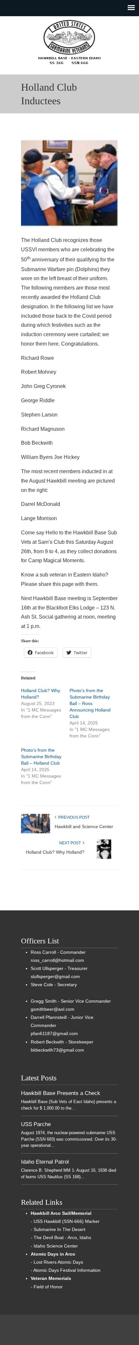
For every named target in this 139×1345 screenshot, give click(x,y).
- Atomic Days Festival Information (66, 1270)
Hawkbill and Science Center (84, 826)
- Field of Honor (47, 1286)
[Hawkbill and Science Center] (35, 832)
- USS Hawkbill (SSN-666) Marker (65, 1221)
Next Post (71, 843)
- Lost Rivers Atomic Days (57, 1262)
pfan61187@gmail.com (54, 1033)
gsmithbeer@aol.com (52, 1009)
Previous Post (73, 817)
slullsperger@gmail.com (55, 976)
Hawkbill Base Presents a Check (60, 1093)
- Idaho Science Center (54, 1245)
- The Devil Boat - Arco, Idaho (61, 1237)
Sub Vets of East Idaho (69, 42)
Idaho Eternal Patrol (45, 1161)
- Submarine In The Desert (58, 1229)
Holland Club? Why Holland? (55, 852)
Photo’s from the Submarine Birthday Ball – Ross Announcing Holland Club (90, 703)
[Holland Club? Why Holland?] (103, 857)
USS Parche (36, 1124)
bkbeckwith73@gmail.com (57, 1050)
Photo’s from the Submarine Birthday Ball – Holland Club (41, 756)
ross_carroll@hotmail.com (57, 960)
